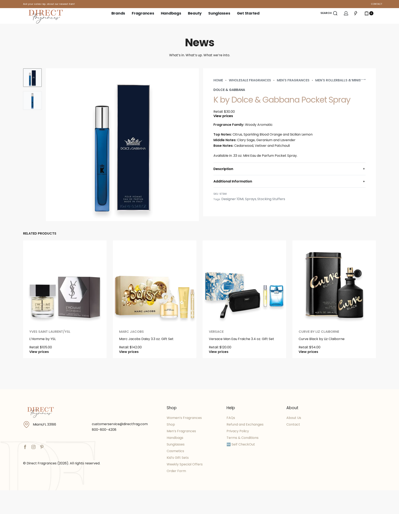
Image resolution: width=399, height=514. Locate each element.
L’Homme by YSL (42, 339)
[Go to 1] (32, 77)
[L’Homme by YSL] (65, 282)
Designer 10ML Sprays (238, 199)
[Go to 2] (32, 100)
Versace (216, 331)
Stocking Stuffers (271, 199)
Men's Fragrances (293, 80)
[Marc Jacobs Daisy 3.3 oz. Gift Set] (154, 282)
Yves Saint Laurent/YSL (49, 331)
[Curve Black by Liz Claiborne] (334, 282)
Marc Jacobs (131, 331)
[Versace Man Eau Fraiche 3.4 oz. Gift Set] (244, 282)
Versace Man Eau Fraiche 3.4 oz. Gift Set (241, 339)
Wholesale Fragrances (250, 80)
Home (218, 80)
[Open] (355, 13)
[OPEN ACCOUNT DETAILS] (346, 13)
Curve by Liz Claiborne (319, 331)
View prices (223, 116)
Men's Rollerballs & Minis (338, 80)
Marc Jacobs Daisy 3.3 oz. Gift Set (146, 339)
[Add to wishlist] (96, 250)
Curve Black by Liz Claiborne (322, 339)
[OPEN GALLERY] (122, 144)
